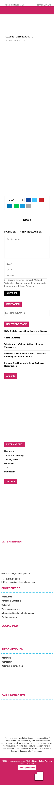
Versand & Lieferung (13, 455)
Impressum (9, 472)
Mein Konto (6, 597)
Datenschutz (10, 463)
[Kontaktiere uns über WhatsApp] (5, 779)
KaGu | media (28, 764)
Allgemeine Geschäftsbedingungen (17, 613)
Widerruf (5, 605)
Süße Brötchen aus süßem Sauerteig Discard (25, 331)
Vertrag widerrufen (10, 609)
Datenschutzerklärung (12, 666)
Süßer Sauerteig (12, 338)
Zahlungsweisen (12, 459)
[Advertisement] (27, 75)
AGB (6, 468)
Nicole (27, 219)
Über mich (9, 451)
